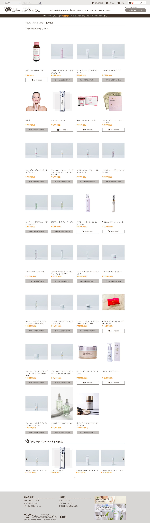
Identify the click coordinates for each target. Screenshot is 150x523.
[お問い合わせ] (110, 516)
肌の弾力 (49, 23)
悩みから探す (38, 23)
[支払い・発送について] (110, 508)
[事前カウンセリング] (110, 500)
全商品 (28, 23)
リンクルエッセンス (58, 470)
